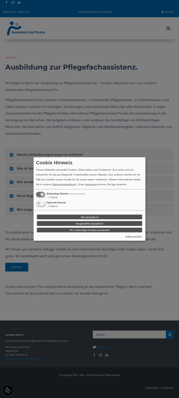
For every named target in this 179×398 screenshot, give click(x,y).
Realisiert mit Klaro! (133, 236)
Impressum (91, 184)
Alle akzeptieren (89, 217)
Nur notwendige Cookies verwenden (90, 230)
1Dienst (52, 197)
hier (113, 184)
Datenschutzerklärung (64, 184)
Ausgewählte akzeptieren (89, 223)
